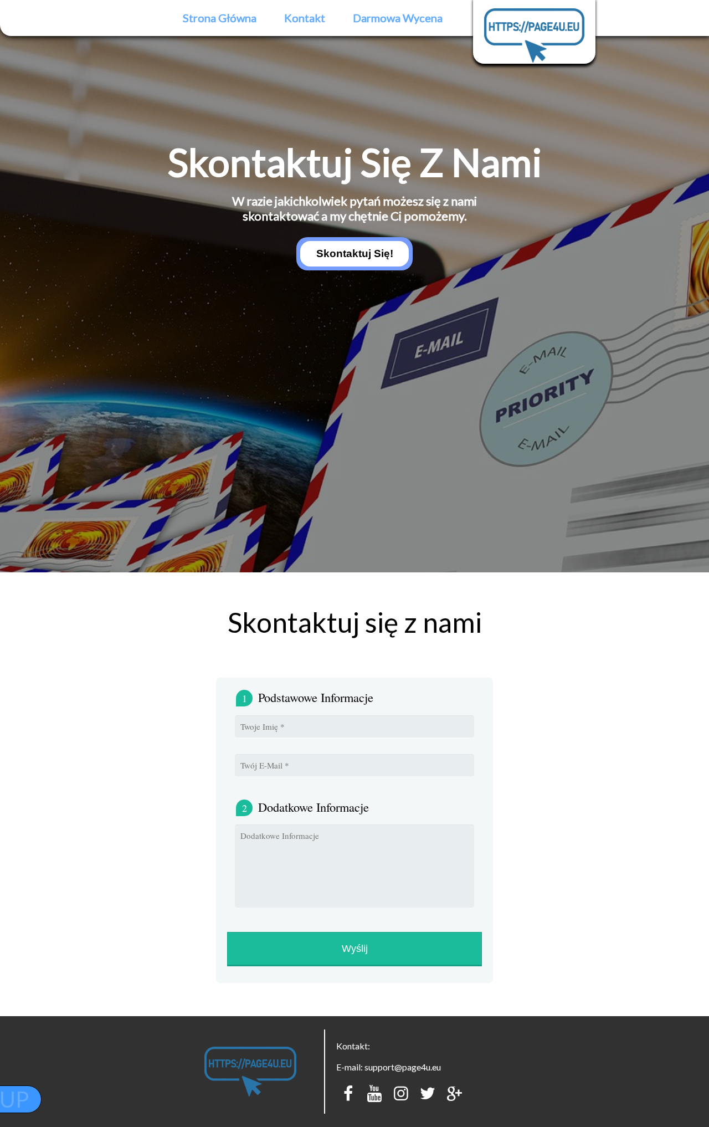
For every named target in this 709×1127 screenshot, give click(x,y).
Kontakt (304, 17)
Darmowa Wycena (398, 17)
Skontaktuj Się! (354, 253)
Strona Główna (219, 17)
